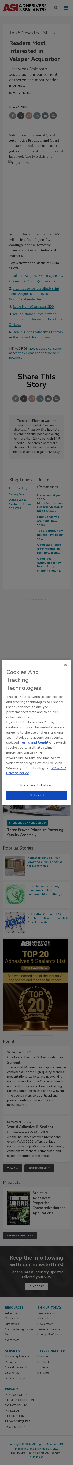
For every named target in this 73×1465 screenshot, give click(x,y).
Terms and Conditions (37, 742)
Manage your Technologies (36, 784)
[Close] (65, 665)
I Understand (36, 795)
